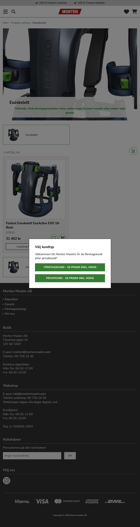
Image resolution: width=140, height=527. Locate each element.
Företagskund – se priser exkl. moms (70, 267)
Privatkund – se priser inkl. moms (70, 278)
